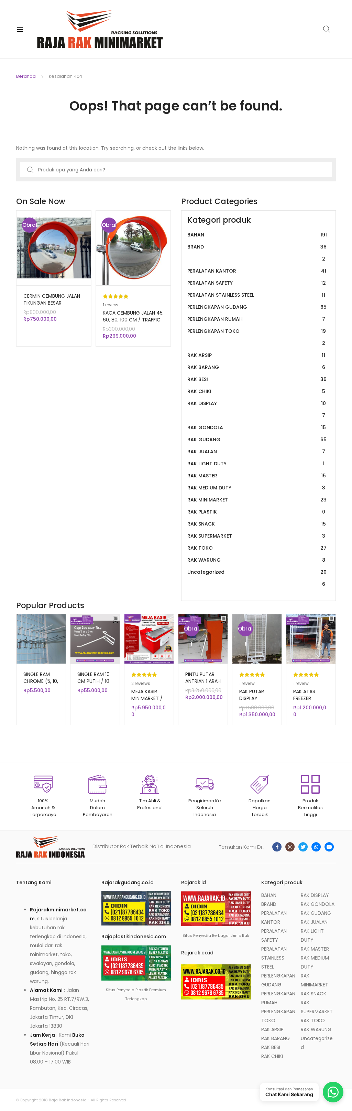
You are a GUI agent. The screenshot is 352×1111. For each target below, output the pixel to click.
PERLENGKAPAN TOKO (256, 337)
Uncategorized (257, 578)
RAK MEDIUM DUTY (256, 487)
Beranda (26, 76)
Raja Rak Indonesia (68, 1100)
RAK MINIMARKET (257, 499)
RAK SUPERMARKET (256, 535)
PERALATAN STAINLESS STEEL (256, 295)
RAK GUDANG (257, 439)
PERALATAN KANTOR (256, 270)
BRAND (257, 252)
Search (327, 29)
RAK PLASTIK (256, 511)
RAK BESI (257, 379)
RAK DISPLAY (256, 409)
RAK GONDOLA (256, 427)
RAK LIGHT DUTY (255, 463)
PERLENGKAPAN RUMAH (256, 319)
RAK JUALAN (256, 451)
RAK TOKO (257, 547)
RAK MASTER (256, 475)
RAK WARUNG (256, 560)
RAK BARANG (256, 367)
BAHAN (257, 234)
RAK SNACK (256, 523)
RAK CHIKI (256, 391)
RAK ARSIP (256, 355)
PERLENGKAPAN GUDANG (257, 307)
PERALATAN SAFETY (256, 282)
